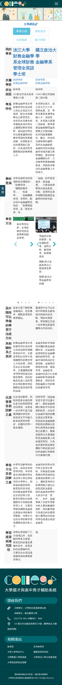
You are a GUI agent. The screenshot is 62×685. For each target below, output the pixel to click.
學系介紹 (21, 31)
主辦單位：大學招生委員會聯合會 (30, 608)
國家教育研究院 (41, 652)
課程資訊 (40, 31)
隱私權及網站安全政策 (24, 674)
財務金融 (20, 83)
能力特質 (40, 39)
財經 (18, 79)
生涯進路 (21, 39)
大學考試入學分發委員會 (45, 657)
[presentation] (15, 244)
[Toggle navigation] (56, 3)
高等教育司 (39, 647)
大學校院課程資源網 (16, 662)
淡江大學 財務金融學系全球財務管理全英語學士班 (23, 62)
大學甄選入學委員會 (16, 657)
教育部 (10, 647)
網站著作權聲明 (41, 674)
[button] (18, 302)
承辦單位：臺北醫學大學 (25, 613)
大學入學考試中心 (15, 652)
